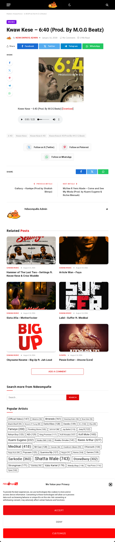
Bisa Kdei (87, 419)
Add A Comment (57, 371)
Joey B (84, 429)
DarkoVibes (52, 424)
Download (67, 108)
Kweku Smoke (64, 440)
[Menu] (8, 4)
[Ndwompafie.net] (53, 5)
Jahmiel (54, 429)
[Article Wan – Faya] (83, 250)
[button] (110, 484)
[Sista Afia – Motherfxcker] (31, 296)
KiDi (31, 434)
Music (11, 22)
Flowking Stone (37, 429)
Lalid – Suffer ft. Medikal (73, 317)
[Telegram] (10, 86)
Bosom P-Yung (32, 424)
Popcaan (30, 452)
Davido (69, 424)
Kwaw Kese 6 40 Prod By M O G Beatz (67, 136)
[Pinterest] (10, 78)
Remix (78, 452)
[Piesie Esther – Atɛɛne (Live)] (83, 338)
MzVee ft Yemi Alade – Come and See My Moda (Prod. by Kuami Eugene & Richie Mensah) (83, 192)
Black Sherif (15, 424)
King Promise (48, 434)
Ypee (12, 470)
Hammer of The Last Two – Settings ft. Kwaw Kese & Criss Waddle (30, 274)
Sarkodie (19, 459)
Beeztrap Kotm (71, 419)
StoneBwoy (85, 459)
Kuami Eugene (21, 440)
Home (9, 14)
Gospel (62, 355)
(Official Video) (18, 419)
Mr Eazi (40, 447)
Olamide (55, 447)
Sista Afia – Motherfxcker (22, 317)
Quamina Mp (49, 452)
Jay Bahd (68, 429)
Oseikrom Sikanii (72, 447)
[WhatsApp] (10, 93)
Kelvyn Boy (16, 434)
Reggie (65, 453)
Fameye (16, 429)
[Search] (106, 4)
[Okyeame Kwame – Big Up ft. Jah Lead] (31, 338)
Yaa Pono (94, 465)
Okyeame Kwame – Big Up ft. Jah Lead (29, 359)
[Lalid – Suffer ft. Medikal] (83, 296)
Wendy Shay (76, 465)
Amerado (53, 418)
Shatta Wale (52, 458)
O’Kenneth (92, 447)
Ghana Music (13, 268)
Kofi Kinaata (67, 434)
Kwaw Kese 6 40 (37, 136)
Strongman (17, 465)
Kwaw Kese (21, 136)
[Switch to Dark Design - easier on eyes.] (69, 5)
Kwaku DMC (44, 440)
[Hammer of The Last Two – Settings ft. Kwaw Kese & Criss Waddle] (31, 250)
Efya (92, 424)
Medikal (19, 446)
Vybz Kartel (54, 465)
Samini (93, 452)
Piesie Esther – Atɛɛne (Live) (76, 359)
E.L (82, 424)
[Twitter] (10, 70)
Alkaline (37, 419)
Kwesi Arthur (89, 440)
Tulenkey (36, 466)
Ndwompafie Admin (27, 38)
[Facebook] (10, 63)
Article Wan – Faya (70, 272)
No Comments (69, 38)
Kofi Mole (87, 434)
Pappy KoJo (14, 453)
